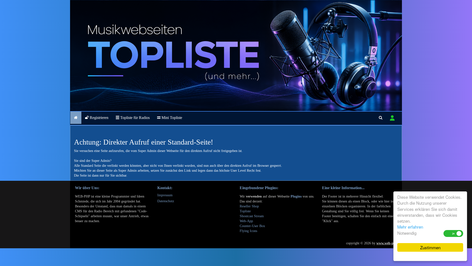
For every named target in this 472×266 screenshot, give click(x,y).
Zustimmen (430, 247)
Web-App (246, 221)
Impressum (165, 195)
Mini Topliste (171, 118)
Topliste (245, 211)
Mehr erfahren (410, 227)
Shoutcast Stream (252, 216)
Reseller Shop (249, 206)
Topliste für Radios (134, 118)
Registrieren (98, 118)
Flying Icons (248, 231)
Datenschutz (165, 201)
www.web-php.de (389, 243)
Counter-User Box (252, 226)
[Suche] (380, 118)
